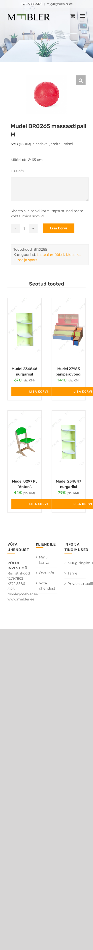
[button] (81, 80)
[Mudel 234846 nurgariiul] (24, 329)
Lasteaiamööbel (50, 254)
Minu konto (44, 560)
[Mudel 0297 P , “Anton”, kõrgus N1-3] (24, 442)
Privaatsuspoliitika (75, 583)
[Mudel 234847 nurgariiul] (69, 442)
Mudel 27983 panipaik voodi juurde (68, 374)
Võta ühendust (47, 586)
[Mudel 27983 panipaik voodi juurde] (69, 329)
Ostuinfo (46, 573)
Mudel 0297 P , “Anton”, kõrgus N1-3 (24, 487)
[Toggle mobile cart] (72, 16)
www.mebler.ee (20, 599)
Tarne (72, 573)
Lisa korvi (58, 228)
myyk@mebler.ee (59, 4)
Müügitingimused (75, 563)
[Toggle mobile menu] (83, 16)
